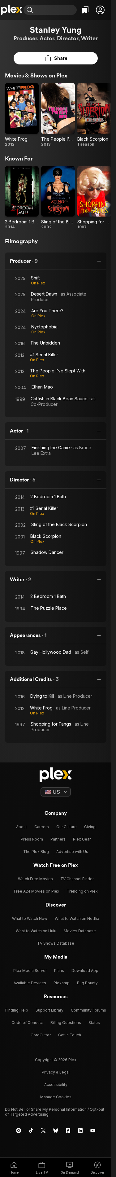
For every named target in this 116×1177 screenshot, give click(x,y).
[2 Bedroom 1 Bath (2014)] (22, 198)
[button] (100, 10)
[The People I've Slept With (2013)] (58, 115)
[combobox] (56, 10)
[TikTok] (31, 1130)
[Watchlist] (85, 10)
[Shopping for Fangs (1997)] (94, 198)
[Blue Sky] (55, 1130)
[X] (43, 1130)
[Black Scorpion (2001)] (94, 115)
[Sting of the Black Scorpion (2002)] (58, 198)
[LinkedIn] (80, 1130)
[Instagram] (18, 1130)
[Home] (12, 10)
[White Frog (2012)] (22, 115)
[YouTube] (93, 1130)
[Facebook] (68, 1130)
